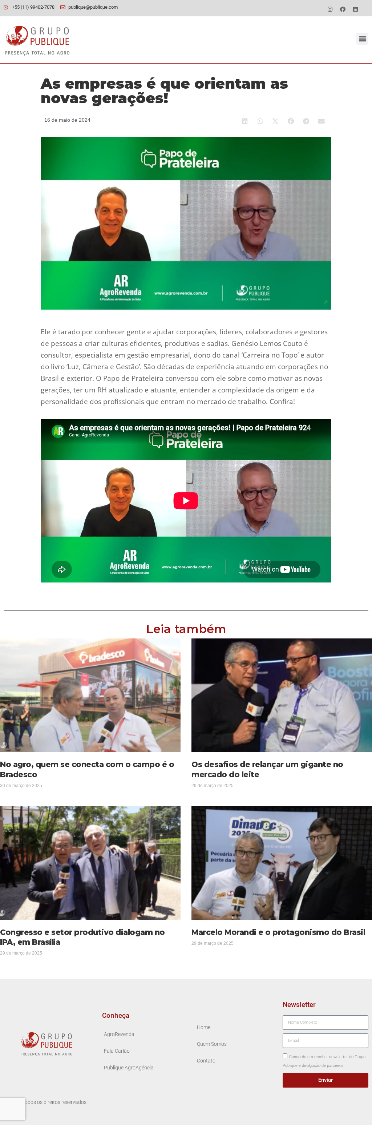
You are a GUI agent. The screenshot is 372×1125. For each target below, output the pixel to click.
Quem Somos (212, 1044)
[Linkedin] (355, 9)
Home (203, 1027)
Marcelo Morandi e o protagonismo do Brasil (278, 932)
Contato (206, 1061)
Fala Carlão (117, 1051)
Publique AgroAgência (129, 1068)
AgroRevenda (119, 1034)
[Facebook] (342, 9)
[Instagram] (330, 9)
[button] (362, 39)
